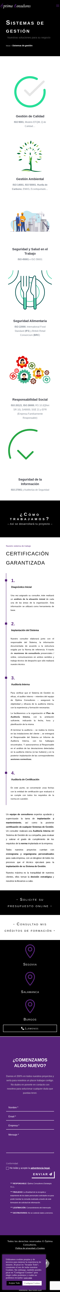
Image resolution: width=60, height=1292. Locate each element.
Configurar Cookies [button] (32, 1283)
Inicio (8, 45)
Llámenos (32, 1028)
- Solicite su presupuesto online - (30, 902)
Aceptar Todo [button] (14, 1283)
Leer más (28, 1278)
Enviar (40, 1174)
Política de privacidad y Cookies (30, 1248)
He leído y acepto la (30, 1168)
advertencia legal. (40, 1168)
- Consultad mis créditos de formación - (30, 927)
